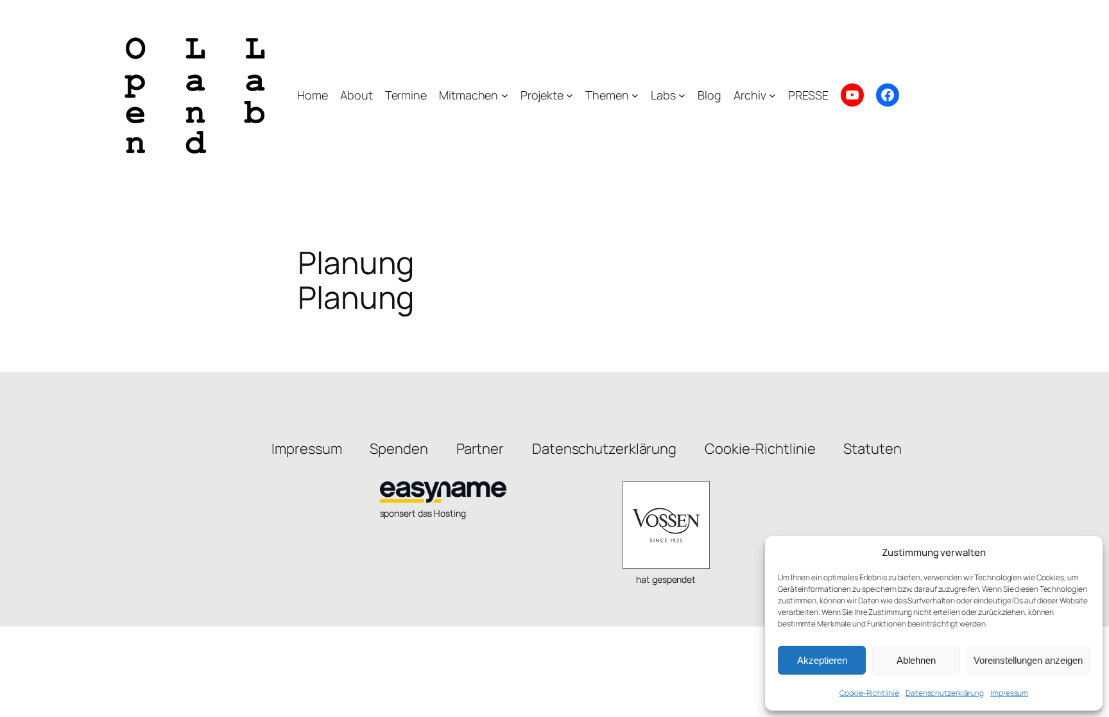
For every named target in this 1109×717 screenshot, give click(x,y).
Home (312, 95)
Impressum (1009, 692)
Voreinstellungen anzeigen (1028, 660)
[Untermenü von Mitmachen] (504, 95)
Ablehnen (916, 660)
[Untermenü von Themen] (635, 95)
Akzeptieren (822, 660)
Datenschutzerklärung (945, 692)
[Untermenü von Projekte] (569, 95)
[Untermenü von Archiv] (772, 95)
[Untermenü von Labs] (681, 95)
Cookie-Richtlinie (869, 692)
